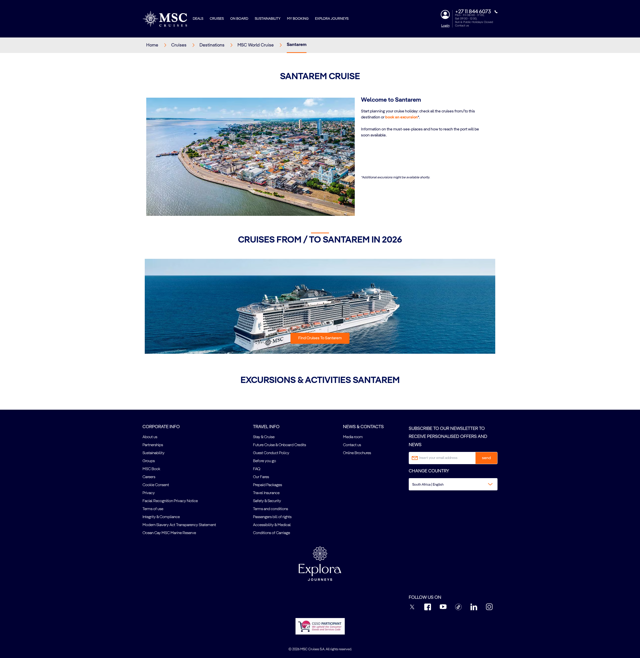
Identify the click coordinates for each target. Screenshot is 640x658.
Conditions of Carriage (271, 533)
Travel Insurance (266, 493)
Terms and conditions (270, 509)
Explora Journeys (331, 18)
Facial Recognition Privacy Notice (170, 501)
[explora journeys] (320, 563)
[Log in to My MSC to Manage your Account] (445, 14)
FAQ (256, 469)
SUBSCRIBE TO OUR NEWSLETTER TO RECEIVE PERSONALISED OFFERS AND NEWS (448, 436)
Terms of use (152, 509)
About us (149, 437)
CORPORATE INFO (161, 427)
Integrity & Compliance (161, 517)
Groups (148, 461)
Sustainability (267, 18)
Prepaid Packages (267, 485)
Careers (148, 477)
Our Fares (261, 477)
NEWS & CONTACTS (363, 427)
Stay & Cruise (263, 437)
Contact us (462, 25)
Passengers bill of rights (272, 517)
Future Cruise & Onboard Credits (279, 445)
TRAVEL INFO (266, 427)
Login (445, 25)
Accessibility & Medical (272, 525)
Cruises (217, 18)
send (486, 458)
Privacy (148, 493)
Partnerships (152, 445)
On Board (239, 18)
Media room (353, 437)
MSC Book (151, 469)
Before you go (264, 461)
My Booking (297, 18)
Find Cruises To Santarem (320, 338)
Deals (198, 18)
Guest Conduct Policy (271, 453)
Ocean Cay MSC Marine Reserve (169, 533)
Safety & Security (267, 501)
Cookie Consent (155, 485)
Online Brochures (357, 453)
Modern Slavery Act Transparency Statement (179, 525)
